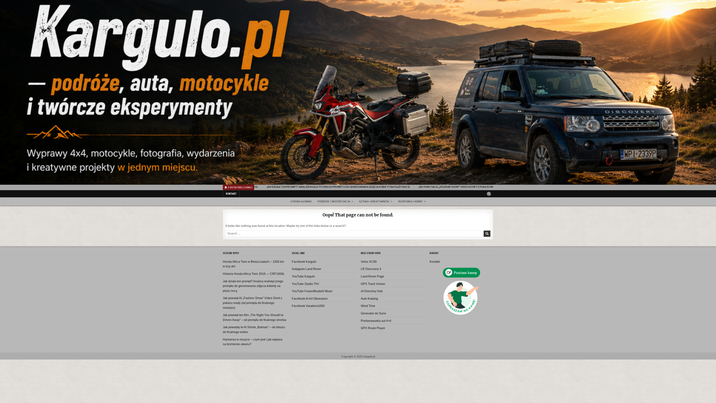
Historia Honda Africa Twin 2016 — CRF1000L (254, 273)
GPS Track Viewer (373, 283)
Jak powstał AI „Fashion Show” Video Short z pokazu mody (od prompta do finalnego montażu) (252, 302)
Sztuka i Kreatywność (374, 201)
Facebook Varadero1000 (308, 305)
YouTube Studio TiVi (305, 283)
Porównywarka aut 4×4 (376, 320)
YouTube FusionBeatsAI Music (312, 291)
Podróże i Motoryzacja (334, 201)
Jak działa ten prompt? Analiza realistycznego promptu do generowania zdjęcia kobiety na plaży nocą (253, 286)
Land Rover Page (372, 276)
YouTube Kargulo (303, 276)
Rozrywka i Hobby (410, 201)
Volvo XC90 (369, 261)
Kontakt (231, 193)
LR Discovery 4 (371, 269)
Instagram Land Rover (306, 269)
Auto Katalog (369, 298)
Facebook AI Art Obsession (310, 298)
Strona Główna (301, 201)
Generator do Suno (373, 313)
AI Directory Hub (372, 291)
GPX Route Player (373, 328)
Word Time (368, 305)
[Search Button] (489, 194)
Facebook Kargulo (304, 261)
